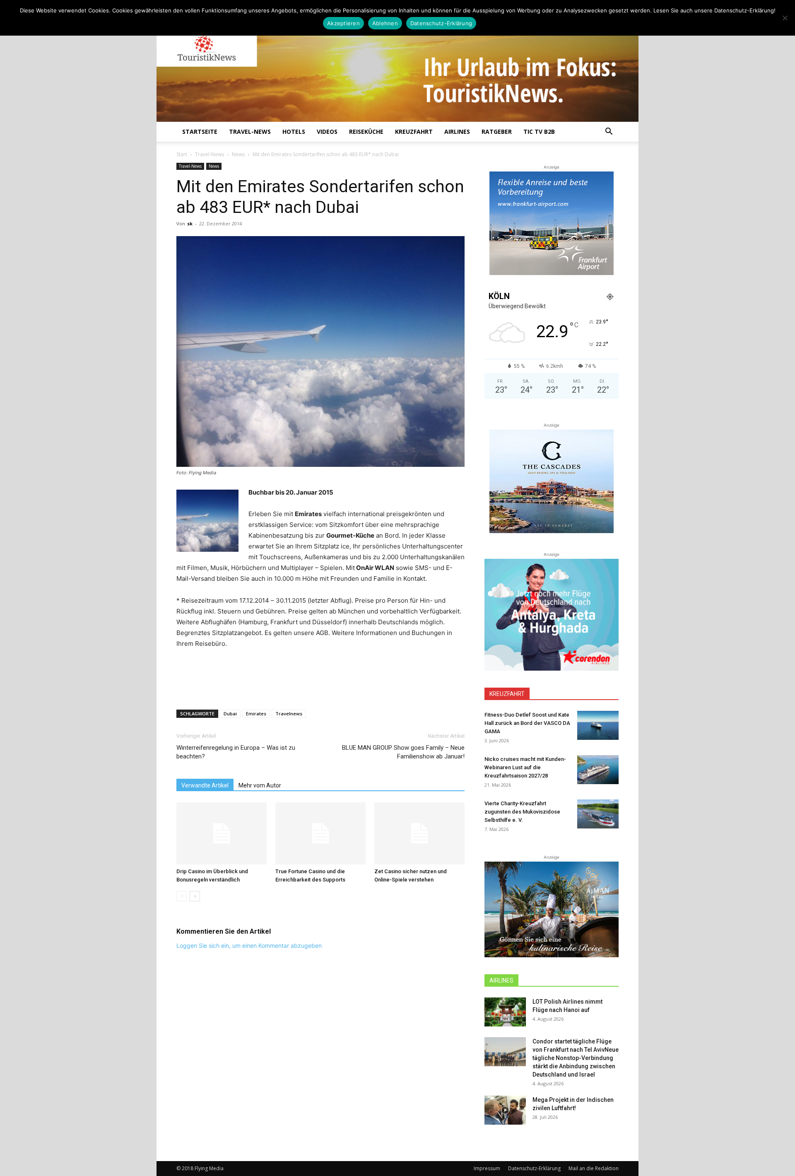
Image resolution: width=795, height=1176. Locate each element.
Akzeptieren (343, 23)
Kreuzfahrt (414, 131)
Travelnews (288, 713)
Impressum (487, 1168)
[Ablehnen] (785, 18)
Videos (327, 131)
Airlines (457, 131)
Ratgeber (497, 131)
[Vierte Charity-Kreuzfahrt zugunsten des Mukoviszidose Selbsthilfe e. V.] (598, 813)
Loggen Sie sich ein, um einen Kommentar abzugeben (249, 945)
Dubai (230, 713)
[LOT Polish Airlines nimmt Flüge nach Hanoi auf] (505, 1011)
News (238, 154)
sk (190, 223)
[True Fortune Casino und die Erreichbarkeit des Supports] (320, 833)
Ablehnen (385, 23)
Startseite (199, 131)
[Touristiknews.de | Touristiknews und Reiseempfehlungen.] (397, 67)
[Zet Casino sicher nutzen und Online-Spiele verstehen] (419, 833)
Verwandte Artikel (205, 785)
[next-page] (195, 896)
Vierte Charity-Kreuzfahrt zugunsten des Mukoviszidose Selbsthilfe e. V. (522, 811)
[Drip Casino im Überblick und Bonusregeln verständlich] (221, 833)
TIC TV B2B (539, 131)
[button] (609, 132)
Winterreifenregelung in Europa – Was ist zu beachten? (235, 752)
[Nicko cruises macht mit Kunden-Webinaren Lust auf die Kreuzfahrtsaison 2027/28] (598, 769)
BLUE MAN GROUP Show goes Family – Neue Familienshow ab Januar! (403, 752)
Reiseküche (366, 131)
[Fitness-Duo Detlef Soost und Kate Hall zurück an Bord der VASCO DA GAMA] (598, 725)
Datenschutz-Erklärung (534, 1168)
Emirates (256, 713)
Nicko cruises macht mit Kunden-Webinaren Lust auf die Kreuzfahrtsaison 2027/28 (525, 767)
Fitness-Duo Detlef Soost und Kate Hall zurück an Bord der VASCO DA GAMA (527, 723)
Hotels (293, 131)
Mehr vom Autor (259, 785)
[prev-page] (181, 896)
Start (181, 154)
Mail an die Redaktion (594, 1168)
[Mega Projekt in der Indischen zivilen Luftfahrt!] (505, 1110)
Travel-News (250, 131)
